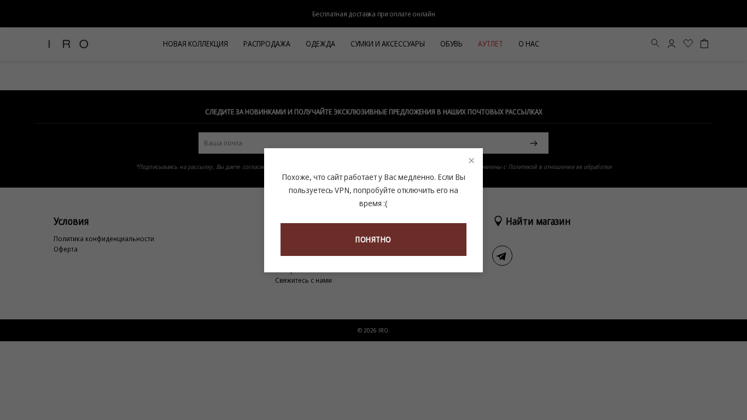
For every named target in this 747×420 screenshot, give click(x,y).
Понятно (373, 239)
